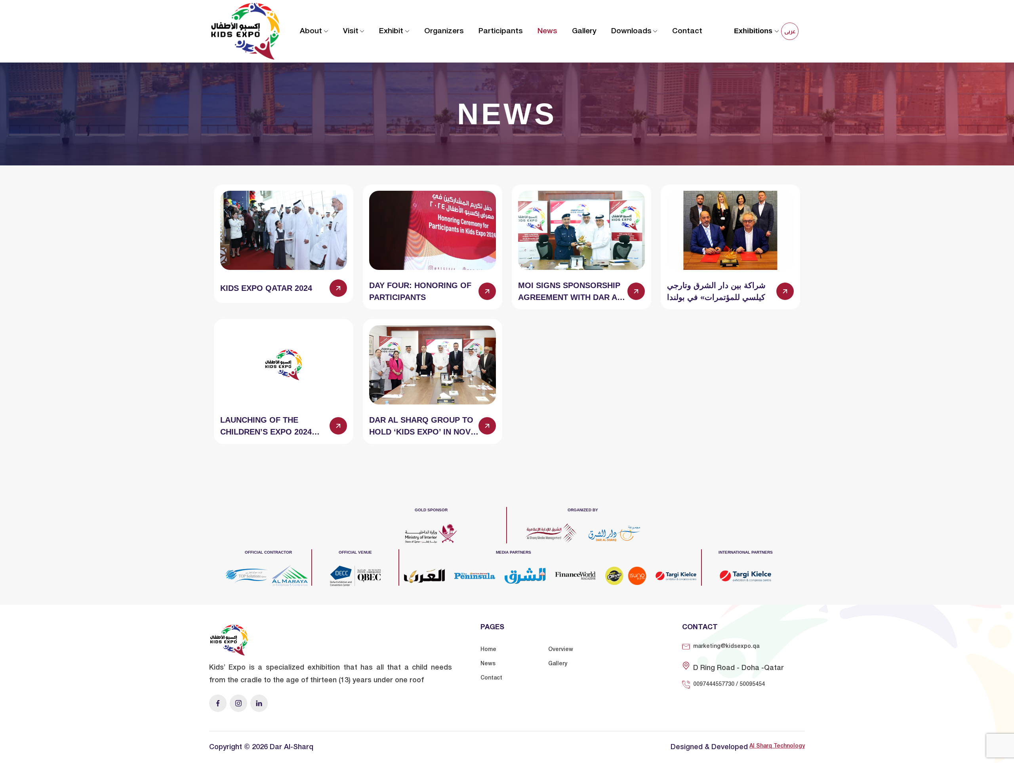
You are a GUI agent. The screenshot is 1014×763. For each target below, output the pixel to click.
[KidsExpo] (245, 31)
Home (488, 649)
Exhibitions (754, 31)
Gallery (584, 31)
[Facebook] (218, 703)
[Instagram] (238, 703)
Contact (687, 31)
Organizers (444, 31)
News (547, 31)
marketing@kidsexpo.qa (726, 646)
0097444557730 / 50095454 (729, 684)
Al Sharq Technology (777, 746)
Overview (560, 649)
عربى (790, 31)
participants (500, 31)
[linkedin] (259, 703)
